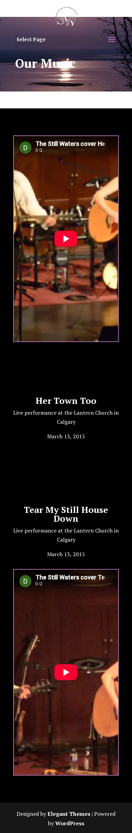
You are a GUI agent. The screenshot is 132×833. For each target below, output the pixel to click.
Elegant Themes (68, 813)
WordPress (69, 823)
